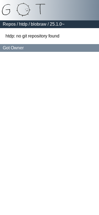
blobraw (38, 24)
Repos (9, 24)
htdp (23, 24)
